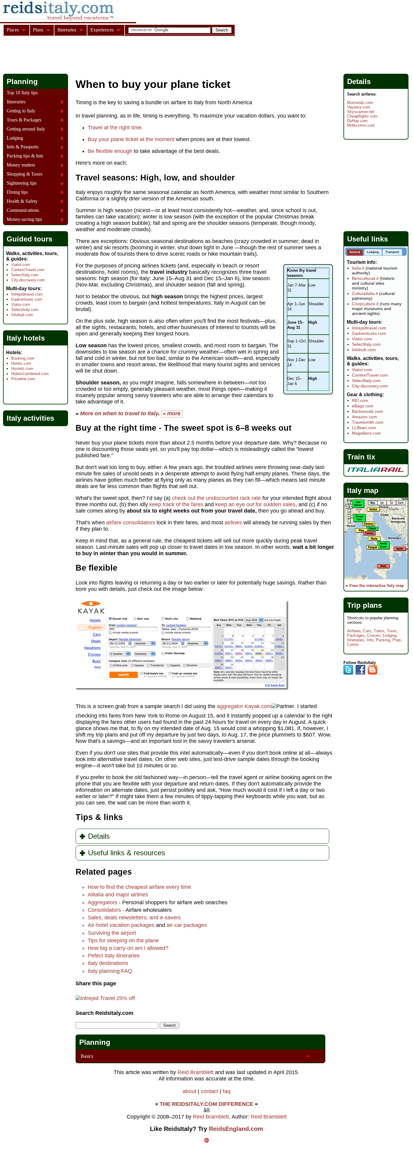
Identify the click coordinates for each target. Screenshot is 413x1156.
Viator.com (20, 264)
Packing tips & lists (25, 156)
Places (13, 29)
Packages (356, 635)
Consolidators (104, 910)
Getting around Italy (26, 129)
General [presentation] (355, 252)
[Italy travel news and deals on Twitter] (348, 673)
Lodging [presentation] (373, 252)
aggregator (230, 706)
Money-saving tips (24, 219)
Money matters (21, 165)
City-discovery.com (28, 280)
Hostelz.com (22, 368)
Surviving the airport (112, 933)
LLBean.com (364, 427)
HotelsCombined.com (30, 373)
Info (370, 640)
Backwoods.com (367, 411)
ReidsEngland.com (236, 1128)
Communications (23, 210)
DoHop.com (357, 120)
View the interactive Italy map (376, 585)
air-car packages (187, 925)
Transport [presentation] (392, 252)
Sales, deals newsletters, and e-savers (134, 918)
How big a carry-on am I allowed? (128, 948)
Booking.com (22, 358)
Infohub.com (22, 314)
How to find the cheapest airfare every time (139, 887)
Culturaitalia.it (365, 293)
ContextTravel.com (27, 269)
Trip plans (364, 605)
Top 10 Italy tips (22, 92)
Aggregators (102, 902)
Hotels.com (21, 363)
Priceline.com (23, 379)
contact (209, 1091)
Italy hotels (26, 338)
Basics (87, 1056)
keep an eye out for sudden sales (255, 504)
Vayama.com (358, 107)
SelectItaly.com (24, 275)
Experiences (102, 29)
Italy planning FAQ (110, 971)
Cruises (373, 635)
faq (226, 1091)
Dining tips (17, 192)
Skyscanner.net (360, 111)
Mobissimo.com (361, 125)
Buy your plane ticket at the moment (131, 139)
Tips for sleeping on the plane (123, 940)
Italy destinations (108, 963)
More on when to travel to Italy (119, 413)
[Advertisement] (113, 55)
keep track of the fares (176, 504)
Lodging (15, 138)
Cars (367, 631)
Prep (396, 640)
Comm (353, 644)
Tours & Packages (24, 120)
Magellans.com (366, 433)
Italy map (363, 490)
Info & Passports (22, 146)
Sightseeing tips (22, 183)
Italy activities (30, 418)
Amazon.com (364, 416)
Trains (379, 631)
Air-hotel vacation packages (121, 925)
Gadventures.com (26, 299)
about (189, 1091)
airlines (233, 523)
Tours (392, 631)
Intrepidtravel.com (27, 294)
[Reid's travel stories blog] (372, 673)
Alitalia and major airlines (118, 895)
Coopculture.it (365, 303)
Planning (94, 1042)
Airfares (354, 631)
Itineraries (16, 101)
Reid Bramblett (195, 1072)
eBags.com (362, 405)
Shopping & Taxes (24, 174)
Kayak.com (258, 706)
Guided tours (29, 239)
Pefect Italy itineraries (114, 956)
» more (171, 413)
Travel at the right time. (115, 128)
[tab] (354, 252)
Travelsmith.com (367, 422)
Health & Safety (22, 201)
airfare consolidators (130, 523)
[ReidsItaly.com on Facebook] (360, 673)
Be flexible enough (110, 151)
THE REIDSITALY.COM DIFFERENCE (206, 1104)
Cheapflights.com (362, 116)
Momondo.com (360, 102)
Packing (383, 640)
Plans (38, 29)
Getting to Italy (21, 110)
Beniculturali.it (365, 278)
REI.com (360, 400)
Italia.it (358, 268)
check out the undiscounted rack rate (216, 498)
